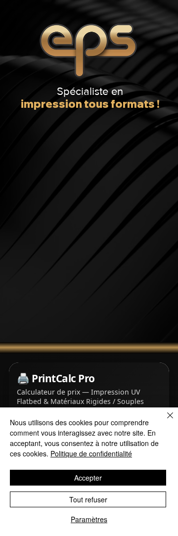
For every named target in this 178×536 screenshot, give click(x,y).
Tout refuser (88, 499)
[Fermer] (164, 421)
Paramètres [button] (89, 519)
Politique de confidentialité (91, 453)
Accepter (88, 478)
